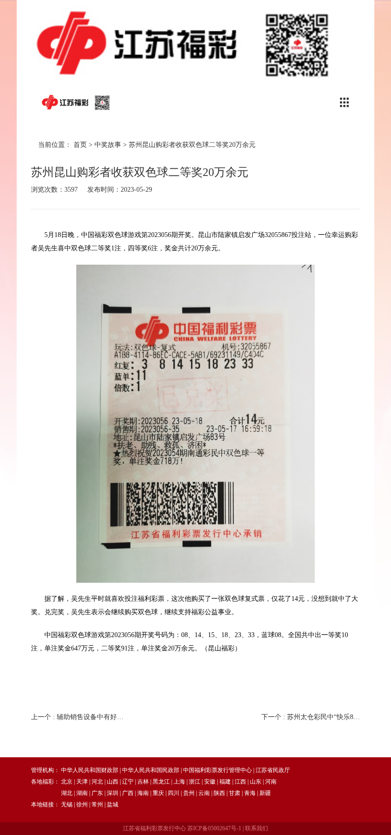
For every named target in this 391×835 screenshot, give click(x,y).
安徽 (210, 781)
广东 (97, 793)
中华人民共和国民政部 (150, 770)
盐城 (112, 804)
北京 (66, 781)
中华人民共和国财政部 (89, 770)
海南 (143, 793)
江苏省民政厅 (273, 770)
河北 (97, 781)
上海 (179, 781)
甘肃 (234, 793)
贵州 (189, 793)
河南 (271, 781)
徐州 (82, 804)
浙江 (194, 781)
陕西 (219, 793)
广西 (128, 793)
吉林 (143, 781)
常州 (97, 804)
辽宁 (128, 781)
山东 (255, 781)
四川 (173, 793)
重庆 (158, 793)
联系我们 (256, 828)
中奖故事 (107, 144)
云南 (204, 793)
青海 (250, 793)
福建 (225, 781)
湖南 (82, 793)
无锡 (66, 804)
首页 (80, 144)
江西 (240, 781)
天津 (82, 781)
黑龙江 (161, 781)
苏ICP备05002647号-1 (214, 828)
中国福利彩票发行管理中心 (217, 770)
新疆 (265, 793)
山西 (112, 781)
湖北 (66, 793)
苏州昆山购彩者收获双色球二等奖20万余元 (192, 144)
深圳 (112, 793)
